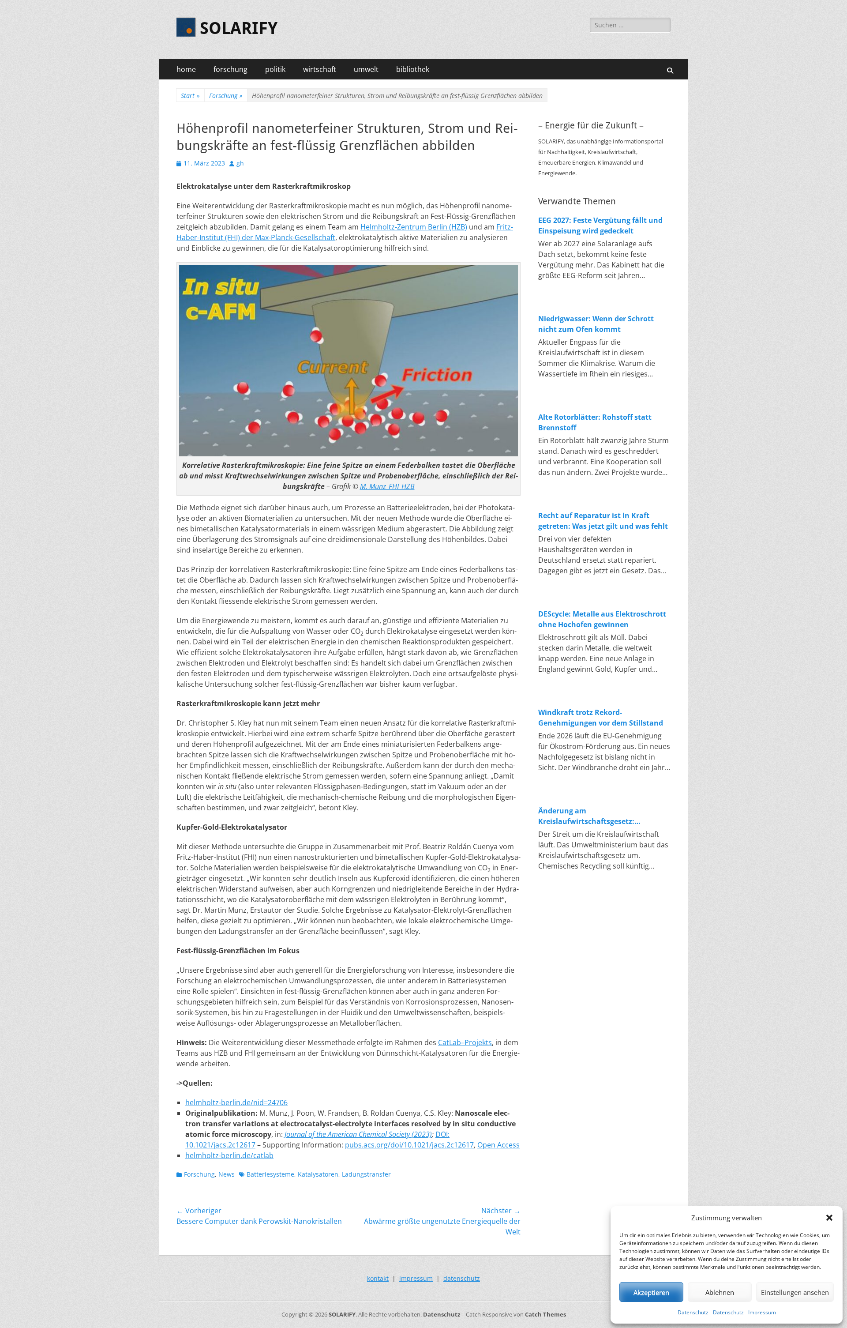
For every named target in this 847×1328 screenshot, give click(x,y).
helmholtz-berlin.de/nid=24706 (236, 1102)
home (186, 69)
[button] (829, 1217)
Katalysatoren (318, 1174)
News (226, 1174)
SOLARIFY (238, 28)
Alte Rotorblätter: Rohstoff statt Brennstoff (595, 422)
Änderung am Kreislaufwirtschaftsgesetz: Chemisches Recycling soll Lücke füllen (595, 816)
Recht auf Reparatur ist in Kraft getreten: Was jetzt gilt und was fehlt (603, 521)
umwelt (366, 69)
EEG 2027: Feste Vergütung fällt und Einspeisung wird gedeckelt (600, 225)
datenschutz (461, 1278)
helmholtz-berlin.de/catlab (229, 1155)
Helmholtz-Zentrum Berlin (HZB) (413, 227)
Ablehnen (719, 1292)
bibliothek (412, 69)
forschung (230, 69)
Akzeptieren (651, 1292)
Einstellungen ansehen (795, 1292)
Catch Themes (545, 1314)
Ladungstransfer (366, 1174)
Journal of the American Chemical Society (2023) (358, 1134)
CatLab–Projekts (465, 1042)
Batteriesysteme (270, 1174)
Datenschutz (693, 1312)
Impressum (762, 1312)
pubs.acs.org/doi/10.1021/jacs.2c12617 (409, 1145)
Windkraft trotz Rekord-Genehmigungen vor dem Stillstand (600, 717)
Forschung (226, 95)
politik (275, 69)
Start (190, 95)
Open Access (498, 1145)
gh (240, 163)
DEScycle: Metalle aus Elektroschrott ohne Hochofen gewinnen (602, 619)
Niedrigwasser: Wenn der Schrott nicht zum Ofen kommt (596, 324)
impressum (416, 1278)
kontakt (378, 1278)
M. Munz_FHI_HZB (387, 486)
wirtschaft (319, 69)
